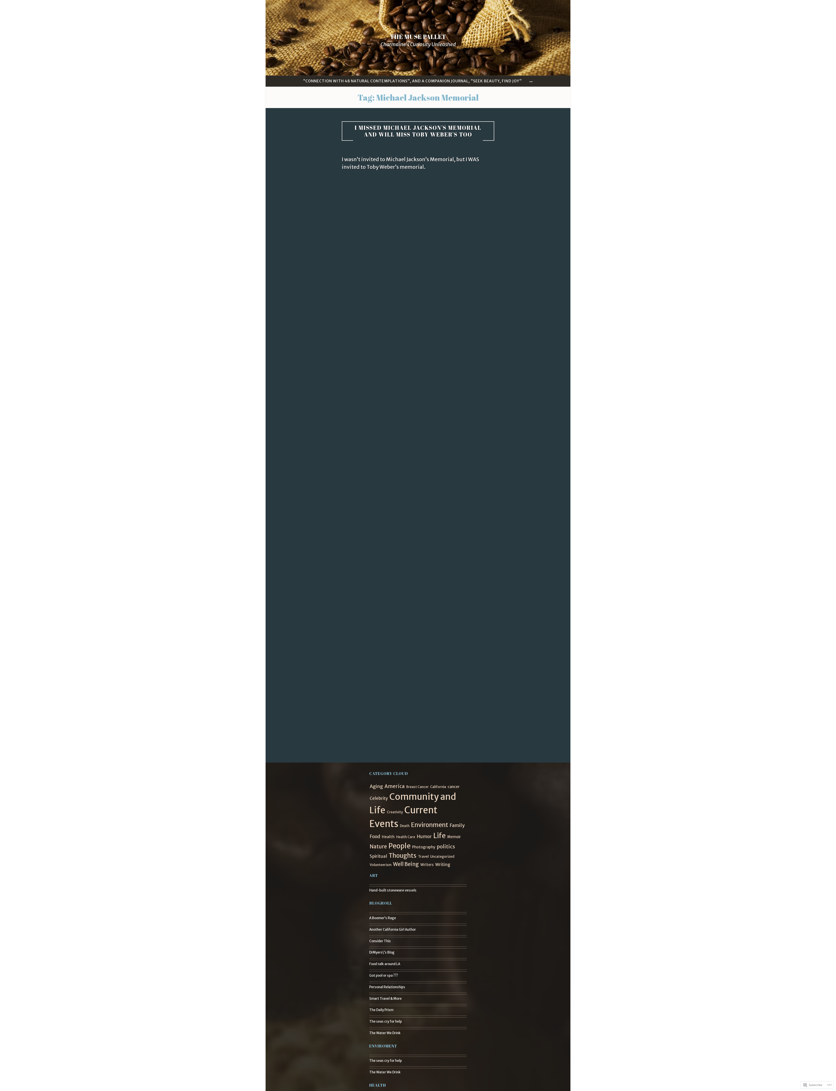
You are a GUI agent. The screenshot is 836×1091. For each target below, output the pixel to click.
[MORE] (531, 81)
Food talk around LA (384, 964)
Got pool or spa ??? (383, 975)
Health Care (405, 837)
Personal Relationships (387, 987)
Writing (442, 864)
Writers (427, 864)
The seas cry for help (385, 1021)
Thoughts (402, 855)
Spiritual (378, 856)
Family (457, 825)
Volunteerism (380, 865)
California (438, 787)
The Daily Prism (381, 1010)
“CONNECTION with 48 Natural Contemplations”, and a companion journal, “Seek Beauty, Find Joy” (412, 81)
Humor (424, 836)
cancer (454, 786)
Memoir (454, 837)
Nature (378, 846)
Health (388, 836)
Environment (429, 825)
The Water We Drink (385, 1033)
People (399, 846)
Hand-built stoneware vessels (392, 890)
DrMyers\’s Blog (381, 952)
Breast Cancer (417, 787)
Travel (423, 856)
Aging (376, 786)
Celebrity (379, 798)
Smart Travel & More (385, 998)
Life (439, 835)
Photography (423, 847)
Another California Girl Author (392, 929)
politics (446, 846)
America (394, 786)
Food (375, 836)
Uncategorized (442, 856)
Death (405, 826)
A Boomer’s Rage (382, 918)
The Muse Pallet (418, 37)
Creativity (395, 812)
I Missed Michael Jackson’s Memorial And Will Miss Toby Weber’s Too (418, 131)
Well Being (406, 864)
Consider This (380, 941)
